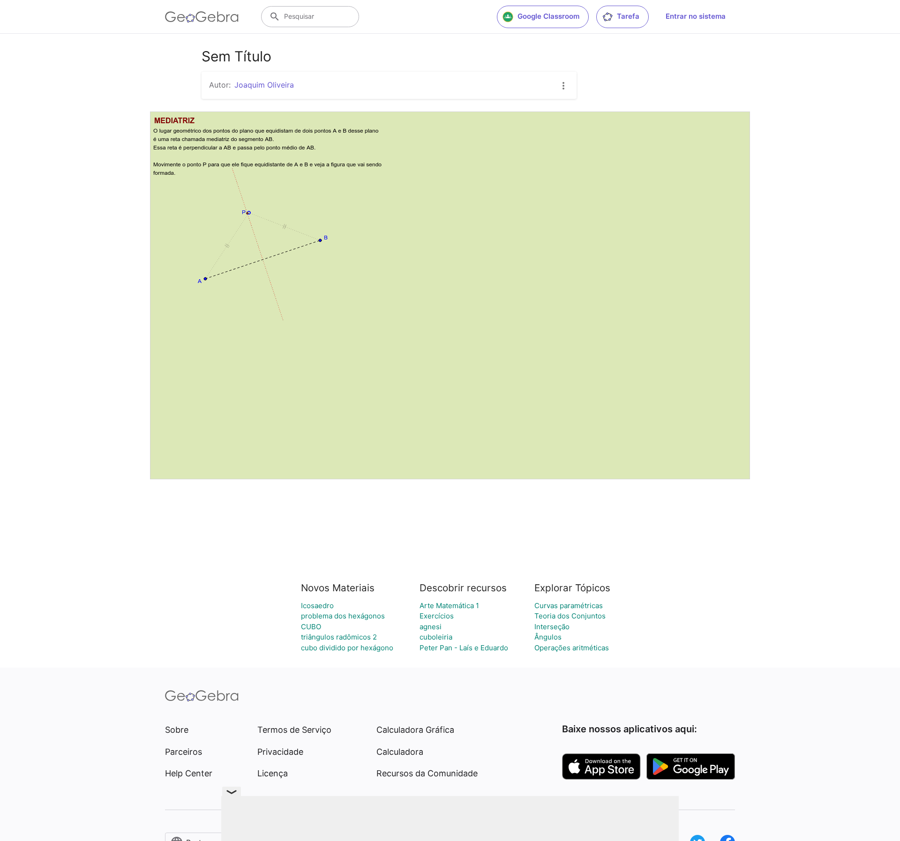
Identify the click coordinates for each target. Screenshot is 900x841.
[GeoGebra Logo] (202, 16)
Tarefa (628, 16)
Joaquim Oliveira (264, 84)
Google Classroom (548, 16)
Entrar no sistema (696, 16)
